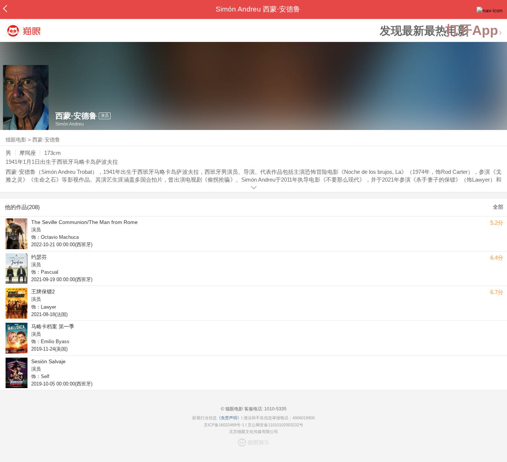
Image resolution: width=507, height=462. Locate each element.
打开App (471, 31)
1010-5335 (275, 408)
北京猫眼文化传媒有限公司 (253, 431)
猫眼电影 (16, 140)
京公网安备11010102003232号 (275, 425)
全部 (498, 207)
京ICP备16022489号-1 (224, 425)
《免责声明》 (229, 418)
